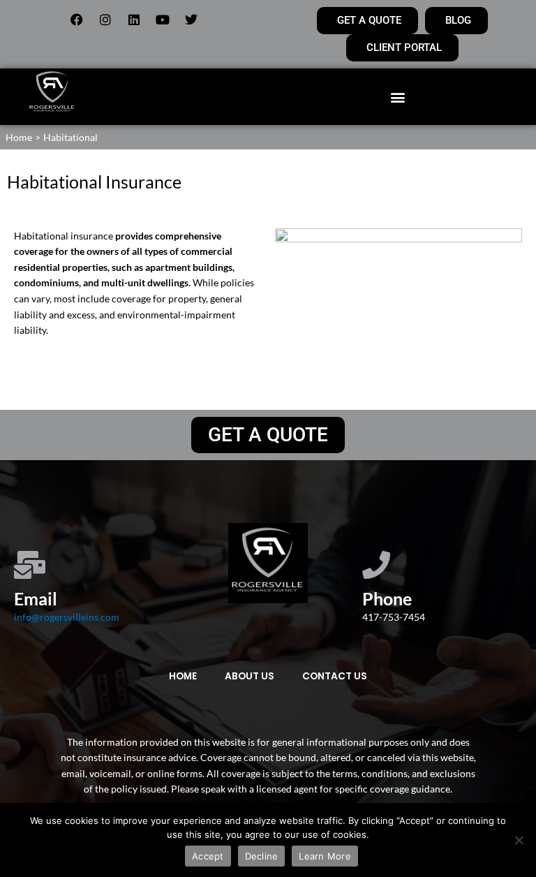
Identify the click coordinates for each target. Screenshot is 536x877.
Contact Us (334, 676)
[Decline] (519, 840)
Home (183, 676)
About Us (249, 676)
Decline (261, 856)
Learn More (325, 856)
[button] (397, 96)
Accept (208, 856)
